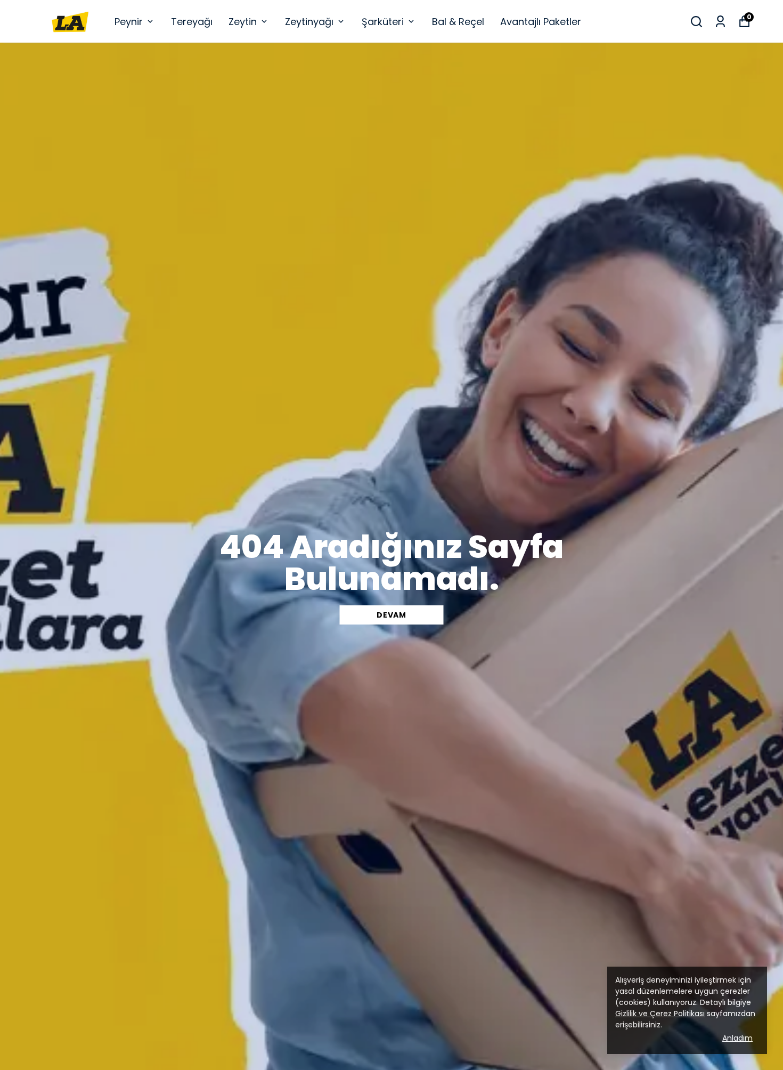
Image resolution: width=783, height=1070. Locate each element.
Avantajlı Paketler (540, 21)
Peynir (129, 21)
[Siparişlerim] (720, 21)
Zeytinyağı (309, 21)
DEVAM (391, 615)
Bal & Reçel (458, 21)
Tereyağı (192, 21)
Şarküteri (383, 21)
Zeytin (243, 21)
